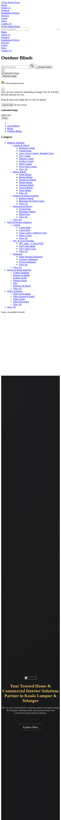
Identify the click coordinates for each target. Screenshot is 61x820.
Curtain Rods (25, 150)
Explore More (30, 727)
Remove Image (9, 76)
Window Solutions (15, 142)
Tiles (15, 283)
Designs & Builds (21, 275)
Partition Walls (20, 278)
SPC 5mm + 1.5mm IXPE (31, 243)
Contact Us (6, 23)
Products (5, 10)
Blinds (10, 128)
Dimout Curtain (26, 158)
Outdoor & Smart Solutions (26, 195)
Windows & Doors (22, 286)
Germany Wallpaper (28, 259)
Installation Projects (10, 13)
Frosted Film (25, 209)
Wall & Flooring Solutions (19, 222)
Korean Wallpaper (27, 262)
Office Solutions (14, 291)
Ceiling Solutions (21, 272)
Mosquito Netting (27, 211)
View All (23, 169)
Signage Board (20, 280)
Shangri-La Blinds (27, 180)
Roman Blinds (25, 177)
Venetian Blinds (26, 185)
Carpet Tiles (24, 230)
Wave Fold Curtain (28, 166)
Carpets (16, 225)
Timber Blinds (25, 182)
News (4, 21)
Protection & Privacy (23, 206)
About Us (5, 7)
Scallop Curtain (26, 161)
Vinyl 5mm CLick (27, 249)
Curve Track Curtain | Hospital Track (36, 153)
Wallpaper (18, 254)
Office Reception (21, 302)
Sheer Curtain (25, 164)
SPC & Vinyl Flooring (23, 241)
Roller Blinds (25, 174)
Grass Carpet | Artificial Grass (33, 233)
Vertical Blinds (26, 188)
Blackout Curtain (27, 148)
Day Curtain (24, 156)
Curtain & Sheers (21, 145)
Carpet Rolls (25, 227)
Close (4, 118)
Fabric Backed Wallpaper (31, 256)
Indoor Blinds (19, 172)
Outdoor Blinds (14, 131)
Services (5, 15)
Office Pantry (19, 299)
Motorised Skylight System (31, 201)
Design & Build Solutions (19, 270)
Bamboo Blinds (26, 198)
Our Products (13, 126)
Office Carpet (25, 235)
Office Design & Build (23, 296)
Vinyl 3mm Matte (27, 246)
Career (4, 18)
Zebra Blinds (25, 190)
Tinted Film (24, 214)
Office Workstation (22, 294)
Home (4, 5)
